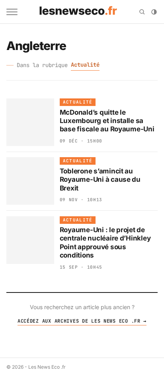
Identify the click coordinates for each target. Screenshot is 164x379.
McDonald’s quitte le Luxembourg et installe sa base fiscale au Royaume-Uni (107, 120)
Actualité (85, 64)
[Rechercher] (142, 11)
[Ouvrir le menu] (12, 11)
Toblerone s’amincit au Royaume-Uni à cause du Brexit (100, 179)
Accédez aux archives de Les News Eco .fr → (82, 321)
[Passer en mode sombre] (154, 11)
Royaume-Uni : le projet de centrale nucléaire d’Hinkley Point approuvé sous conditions (105, 242)
